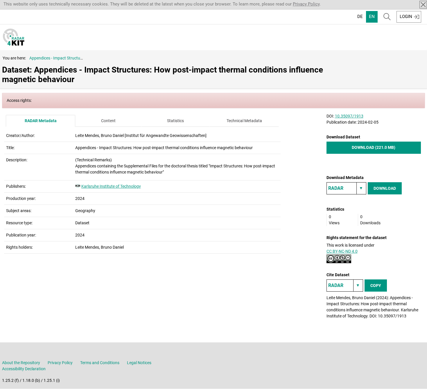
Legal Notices (139, 362)
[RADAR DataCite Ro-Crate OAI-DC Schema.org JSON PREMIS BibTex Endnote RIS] (346, 188)
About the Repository (21, 362)
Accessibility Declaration (24, 368)
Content (108, 120)
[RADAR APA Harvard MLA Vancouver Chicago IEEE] (344, 285)
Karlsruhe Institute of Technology (111, 186)
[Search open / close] (387, 17)
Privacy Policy (306, 4)
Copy (375, 285)
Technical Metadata (244, 120)
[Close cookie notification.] (423, 4)
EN (372, 16)
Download (385, 188)
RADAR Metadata (41, 120)
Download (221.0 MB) (373, 147)
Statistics (175, 120)
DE (360, 16)
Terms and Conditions (99, 362)
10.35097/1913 (349, 116)
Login (406, 16)
